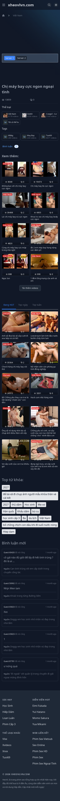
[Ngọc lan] (15, 261)
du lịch (32, 518)
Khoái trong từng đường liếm (25, 595)
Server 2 (21, 58)
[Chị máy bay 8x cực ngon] (44, 169)
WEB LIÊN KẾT (40, 732)
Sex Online (38, 745)
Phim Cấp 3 (9, 724)
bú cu (35, 511)
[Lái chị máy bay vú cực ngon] (15, 200)
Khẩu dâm (23, 511)
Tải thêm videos (30, 288)
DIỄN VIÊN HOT (41, 699)
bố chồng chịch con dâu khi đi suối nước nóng (30, 525)
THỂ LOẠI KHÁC (11, 732)
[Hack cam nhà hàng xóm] (44, 380)
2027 (6, 487)
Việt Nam (17, 15)
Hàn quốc (8, 511)
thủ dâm (17, 504)
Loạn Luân (8, 718)
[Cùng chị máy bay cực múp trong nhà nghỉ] (15, 230)
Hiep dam (8, 531)
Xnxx (5, 751)
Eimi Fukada (39, 705)
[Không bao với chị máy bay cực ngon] (15, 169)
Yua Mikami (39, 724)
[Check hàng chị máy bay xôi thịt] (15, 350)
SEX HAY (7, 699)
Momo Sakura (40, 718)
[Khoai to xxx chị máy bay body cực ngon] (44, 200)
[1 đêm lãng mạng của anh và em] (44, 261)
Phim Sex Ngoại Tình (44, 763)
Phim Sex (37, 757)
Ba (24, 518)
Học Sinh (7, 705)
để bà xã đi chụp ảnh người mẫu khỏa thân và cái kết (29, 496)
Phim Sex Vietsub (42, 739)
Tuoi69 (6, 757)
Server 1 (9, 58)
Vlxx (4, 739)
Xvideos (6, 745)
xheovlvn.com (21, 4)
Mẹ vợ (41, 504)
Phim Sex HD (39, 751)
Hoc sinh (30, 504)
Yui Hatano (38, 712)
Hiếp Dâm (8, 712)
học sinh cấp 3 (11, 518)
